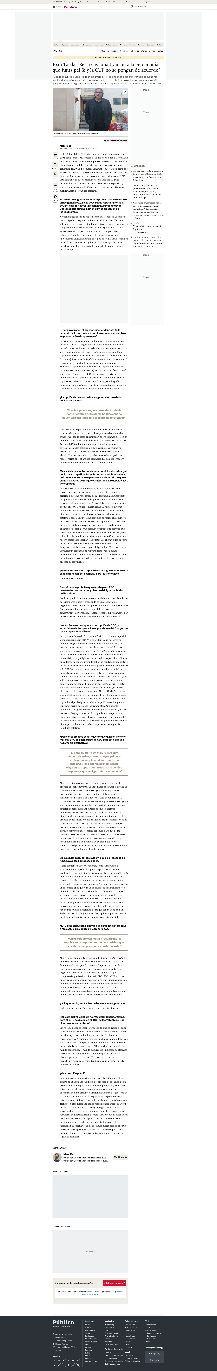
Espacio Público (130, 1325)
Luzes (127, 1344)
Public (159, 45)
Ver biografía (120, 1157)
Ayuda (58, 1350)
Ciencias (141, 45)
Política (56, 45)
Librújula (128, 1342)
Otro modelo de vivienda (114, 1355)
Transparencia (150, 1327)
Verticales (109, 1321)
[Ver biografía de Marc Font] (57, 1157)
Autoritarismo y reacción (114, 1361)
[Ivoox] (78, 1365)
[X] (68, 1360)
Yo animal (108, 1342)
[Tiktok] (59, 1365)
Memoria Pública (156, 51)
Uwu (106, 1330)
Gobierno (105, 51)
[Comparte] (55, 155)
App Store (155, 1360)
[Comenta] (55, 164)
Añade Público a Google (117, 140)
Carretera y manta (111, 1344)
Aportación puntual (63, 1341)
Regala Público (61, 1344)
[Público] (70, 7)
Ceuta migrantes (69, 2)
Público (63, 1323)
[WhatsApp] (73, 1365)
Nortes (127, 1333)
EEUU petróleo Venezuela (119, 2)
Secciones (89, 1321)
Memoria (123, 45)
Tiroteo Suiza (132, 2)
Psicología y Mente (112, 1333)
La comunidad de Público (66, 1347)
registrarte (93, 1294)
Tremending (74, 45)
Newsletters (60, 1338)
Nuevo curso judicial (144, 2)
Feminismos (98, 45)
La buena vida (110, 1327)
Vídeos (87, 1356)
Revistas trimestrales (114, 1349)
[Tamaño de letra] (55, 185)
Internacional (86, 45)
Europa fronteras (80, 2)
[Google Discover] (59, 1360)
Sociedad (88, 1333)
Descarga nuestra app (154, 1348)
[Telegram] (64, 1365)
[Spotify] (68, 1365)
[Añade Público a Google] (54, 1360)
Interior (144, 51)
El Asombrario (130, 1339)
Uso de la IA (151, 1339)
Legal (127, 1352)
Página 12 (128, 1347)
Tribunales (134, 51)
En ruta (107, 1339)
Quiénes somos (150, 1325)
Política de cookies (131, 1358)
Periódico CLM (130, 1330)
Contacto (148, 1342)
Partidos (114, 51)
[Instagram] (78, 1360)
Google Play (155, 1354)
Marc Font (65, 146)
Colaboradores (131, 1321)
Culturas (132, 45)
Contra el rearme (111, 1358)
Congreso (124, 51)
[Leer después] (55, 174)
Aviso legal (129, 1355)
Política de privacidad (132, 1361)
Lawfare (108, 1353)
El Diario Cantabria (131, 1327)
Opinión (65, 45)
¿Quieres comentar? (114, 1283)
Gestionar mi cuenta (63, 1334)
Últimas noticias (91, 1361)
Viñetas (88, 1358)
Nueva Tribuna (130, 1336)
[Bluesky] (73, 1360)
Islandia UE (106, 2)
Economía (150, 45)
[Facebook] (64, 1360)
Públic (87, 1353)
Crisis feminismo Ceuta (94, 2)
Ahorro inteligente (111, 1336)
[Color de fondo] (55, 196)
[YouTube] (54, 1365)
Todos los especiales (112, 1364)
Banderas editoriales (154, 1333)
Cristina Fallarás (142, 232)
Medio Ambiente (111, 45)
